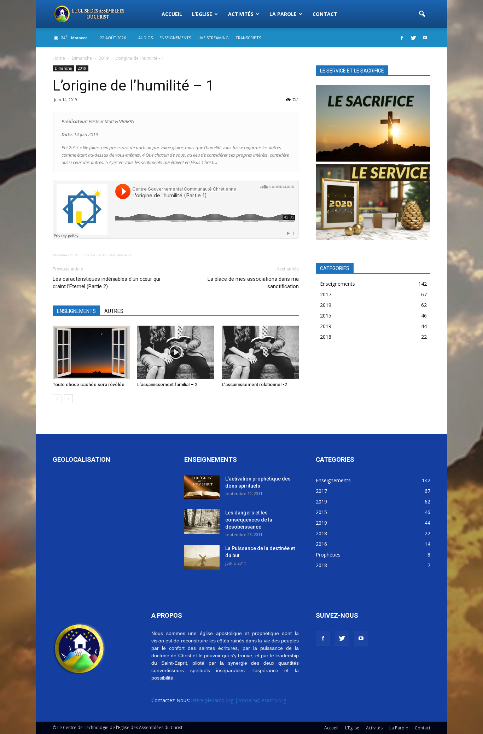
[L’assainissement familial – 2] (175, 352)
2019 (82, 68)
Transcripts (248, 37)
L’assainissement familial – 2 (167, 384)
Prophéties (328, 554)
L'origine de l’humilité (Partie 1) (107, 255)
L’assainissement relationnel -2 (254, 384)
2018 (325, 336)
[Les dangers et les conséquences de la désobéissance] (202, 521)
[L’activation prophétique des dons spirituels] (202, 487)
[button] (421, 14)
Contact (325, 14)
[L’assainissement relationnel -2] (260, 352)
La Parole (283, 14)
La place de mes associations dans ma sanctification (253, 283)
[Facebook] (401, 37)
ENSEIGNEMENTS (76, 311)
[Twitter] (413, 37)
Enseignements (175, 37)
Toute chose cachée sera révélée (88, 384)
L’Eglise (202, 14)
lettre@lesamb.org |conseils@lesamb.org (238, 700)
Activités (241, 14)
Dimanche (63, 68)
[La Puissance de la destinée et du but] (202, 557)
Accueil (172, 14)
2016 (321, 544)
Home (59, 58)
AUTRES (113, 311)
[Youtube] (425, 37)
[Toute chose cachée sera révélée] (91, 352)
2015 (325, 315)
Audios (145, 37)
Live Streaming (213, 37)
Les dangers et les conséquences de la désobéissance (248, 520)
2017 (325, 294)
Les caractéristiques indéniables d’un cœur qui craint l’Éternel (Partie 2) (106, 283)
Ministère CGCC (65, 255)
